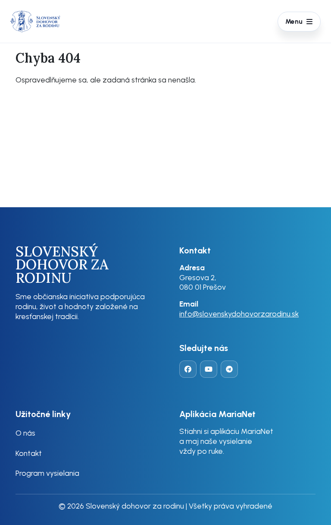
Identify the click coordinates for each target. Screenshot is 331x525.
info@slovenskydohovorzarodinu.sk (239, 313)
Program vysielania (47, 473)
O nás (25, 432)
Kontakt (29, 453)
